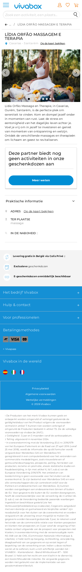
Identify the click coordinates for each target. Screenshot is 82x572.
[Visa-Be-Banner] (14, 340)
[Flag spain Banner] (4, 372)
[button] (6, 73)
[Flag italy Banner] (12, 372)
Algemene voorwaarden (40, 394)
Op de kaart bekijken (52, 43)
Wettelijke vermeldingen (41, 399)
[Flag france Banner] (20, 372)
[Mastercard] (24, 340)
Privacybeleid (40, 388)
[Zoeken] (75, 14)
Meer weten (41, 180)
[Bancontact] (4, 340)
